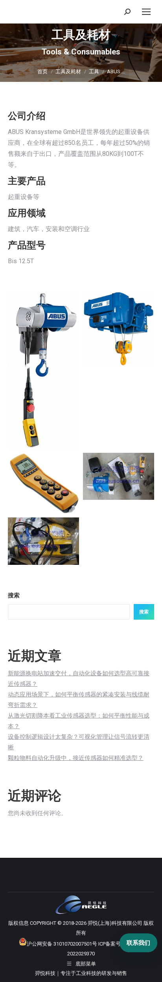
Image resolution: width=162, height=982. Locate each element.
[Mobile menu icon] (146, 12)
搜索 (14, 595)
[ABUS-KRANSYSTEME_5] (43, 540)
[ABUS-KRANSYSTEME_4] (118, 476)
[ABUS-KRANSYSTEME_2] (118, 328)
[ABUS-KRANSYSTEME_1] (43, 370)
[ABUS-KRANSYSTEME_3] (43, 483)
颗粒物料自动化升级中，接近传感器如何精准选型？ (76, 757)
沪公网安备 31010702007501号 (62, 944)
